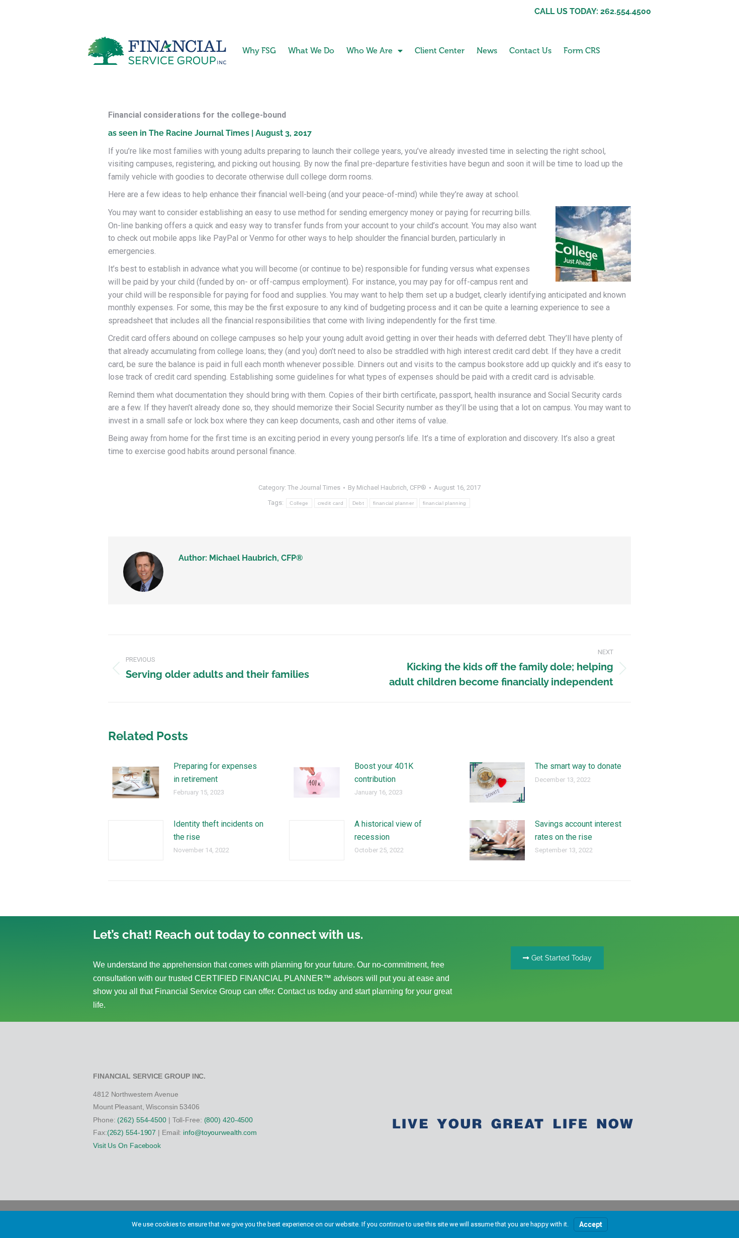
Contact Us (530, 50)
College (299, 503)
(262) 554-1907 (131, 1132)
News (487, 50)
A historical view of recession (388, 830)
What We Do (311, 50)
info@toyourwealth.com (220, 1132)
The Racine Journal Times (199, 133)
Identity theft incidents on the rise (218, 830)
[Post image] (135, 782)
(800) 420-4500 (228, 1120)
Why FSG (259, 50)
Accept (590, 1224)
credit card (330, 503)
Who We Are (369, 50)
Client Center (440, 50)
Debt (358, 503)
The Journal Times (314, 487)
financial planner (393, 503)
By (387, 487)
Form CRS (582, 50)
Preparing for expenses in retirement (215, 772)
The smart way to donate (578, 766)
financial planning (444, 503)
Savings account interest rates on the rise (578, 830)
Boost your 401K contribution (383, 772)
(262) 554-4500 (141, 1120)
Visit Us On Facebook (127, 1145)
